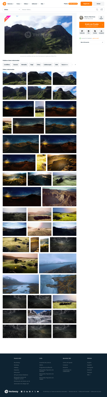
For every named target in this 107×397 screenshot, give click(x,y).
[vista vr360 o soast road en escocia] (18, 109)
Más (42, 4)
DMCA (41, 365)
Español (89, 365)
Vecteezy (16, 365)
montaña (24, 64)
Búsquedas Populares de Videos (46, 378)
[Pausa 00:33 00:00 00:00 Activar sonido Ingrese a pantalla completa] (38, 35)
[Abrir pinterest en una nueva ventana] (29, 391)
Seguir (101, 18)
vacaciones (65, 64)
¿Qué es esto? (95, 38)
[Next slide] (74, 65)
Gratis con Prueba (92, 25)
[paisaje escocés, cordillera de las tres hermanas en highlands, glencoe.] (39, 93)
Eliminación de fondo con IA (22, 381)
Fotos (18, 4)
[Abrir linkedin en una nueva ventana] (27, 391)
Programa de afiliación (45, 367)
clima (38, 64)
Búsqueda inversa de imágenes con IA (20, 378)
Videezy (16, 367)
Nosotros (65, 367)
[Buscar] (97, 9)
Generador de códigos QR (21, 383)
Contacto (65, 365)
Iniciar (98, 3)
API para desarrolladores (21, 375)
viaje (31, 64)
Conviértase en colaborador (67, 370)
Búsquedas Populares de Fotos (46, 374)
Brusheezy (17, 362)
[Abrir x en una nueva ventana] (35, 391)
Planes (66, 3)
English (89, 362)
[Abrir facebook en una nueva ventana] (21, 391)
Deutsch (89, 370)
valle (56, 64)
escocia (15, 64)
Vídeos (26, 4)
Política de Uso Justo (96, 391)
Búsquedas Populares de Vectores (46, 370)
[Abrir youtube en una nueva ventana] (38, 391)
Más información (85, 42)
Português (90, 367)
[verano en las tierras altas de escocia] (39, 109)
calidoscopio (47, 64)
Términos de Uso (73, 391)
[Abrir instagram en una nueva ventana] (24, 391)
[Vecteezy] (4, 3)
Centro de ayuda (67, 362)
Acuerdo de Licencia (45, 362)
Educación (17, 372)
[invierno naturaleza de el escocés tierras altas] (57, 263)
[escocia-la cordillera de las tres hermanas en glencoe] (14, 78)
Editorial (34, 4)
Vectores (10, 4)
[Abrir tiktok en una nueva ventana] (32, 391)
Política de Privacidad (84, 391)
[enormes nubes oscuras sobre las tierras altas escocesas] (63, 244)
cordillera (7, 64)
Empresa (16, 370)
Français (89, 372)
